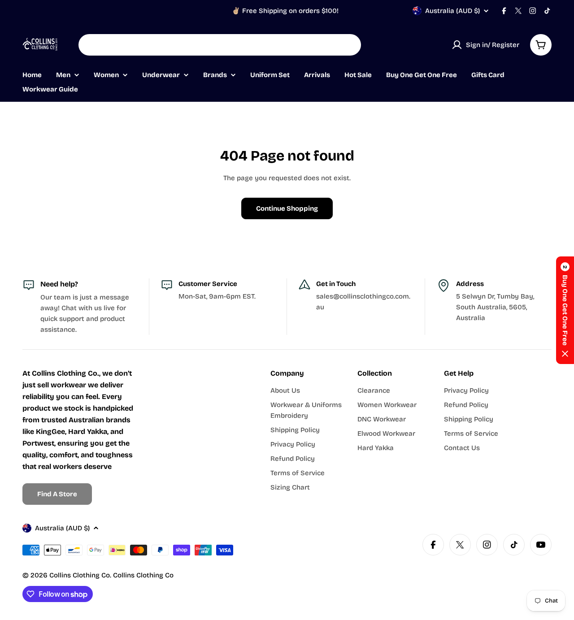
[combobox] (219, 45)
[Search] (348, 44)
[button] (565, 310)
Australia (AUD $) (452, 11)
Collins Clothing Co (79, 575)
